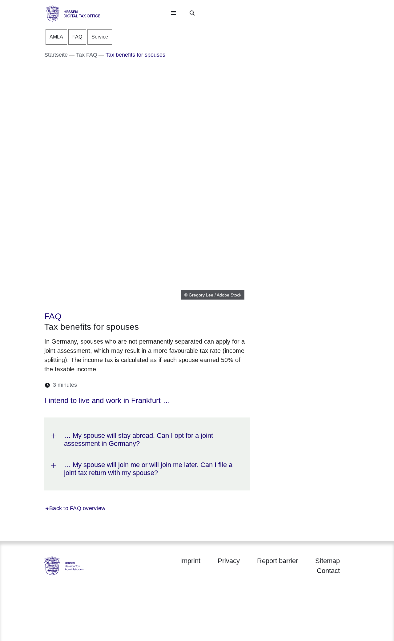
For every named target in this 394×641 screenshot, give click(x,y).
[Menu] (173, 13)
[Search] (192, 13)
